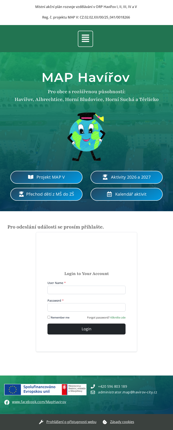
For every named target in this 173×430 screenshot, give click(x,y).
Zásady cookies (113, 424)
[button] (164, 377)
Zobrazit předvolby (150, 414)
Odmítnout (115, 414)
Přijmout (80, 414)
